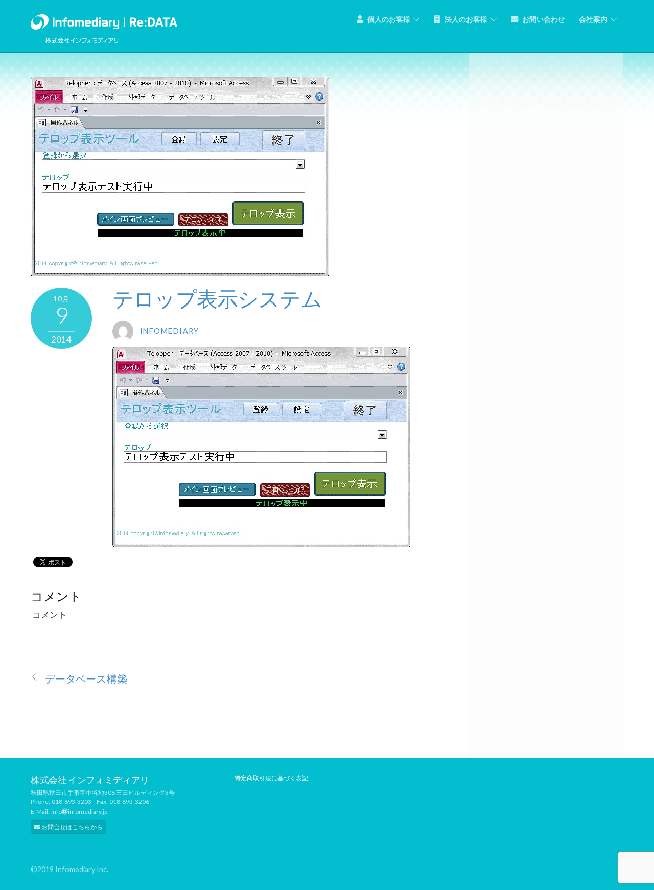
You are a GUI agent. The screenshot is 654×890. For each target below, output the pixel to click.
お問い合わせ (543, 19)
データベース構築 (86, 679)
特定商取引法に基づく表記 (271, 778)
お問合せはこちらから (71, 827)
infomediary (169, 330)
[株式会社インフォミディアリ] (104, 19)
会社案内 (593, 19)
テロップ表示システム (217, 298)
